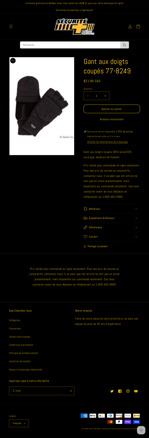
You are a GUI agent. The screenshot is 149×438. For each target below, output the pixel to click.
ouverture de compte (19, 361)
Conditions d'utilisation (21, 344)
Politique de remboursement (23, 353)
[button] (11, 27)
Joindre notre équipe (19, 336)
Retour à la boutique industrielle (25, 369)
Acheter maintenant (112, 119)
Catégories (14, 320)
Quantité (88, 88)
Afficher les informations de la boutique (107, 141)
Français (17, 423)
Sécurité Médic (95, 428)
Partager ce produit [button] (98, 246)
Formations (15, 328)
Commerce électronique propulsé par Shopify (121, 428)
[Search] (124, 45)
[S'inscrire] (70, 391)
